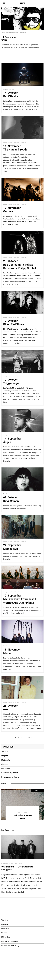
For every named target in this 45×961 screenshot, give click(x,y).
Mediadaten (6, 760)
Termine (23, 33)
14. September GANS (8, 38)
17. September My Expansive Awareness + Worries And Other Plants (19, 599)
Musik (17, 33)
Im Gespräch (7, 830)
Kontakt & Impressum (9, 773)
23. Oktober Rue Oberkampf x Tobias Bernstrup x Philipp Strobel (19, 264)
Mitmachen (5, 768)
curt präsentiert (8, 33)
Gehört (4, 783)
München (14, 863)
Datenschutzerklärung (10, 777)
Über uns (4, 764)
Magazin (4, 756)
